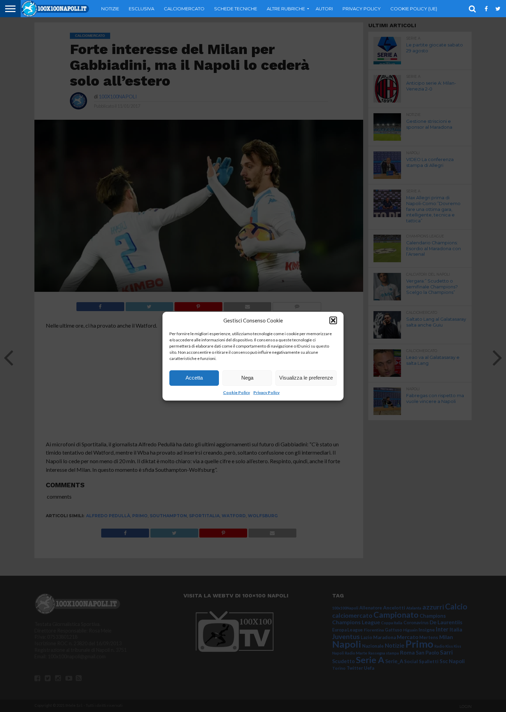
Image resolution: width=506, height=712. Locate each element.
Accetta (194, 378)
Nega (247, 378)
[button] (333, 320)
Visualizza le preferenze (306, 378)
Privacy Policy (266, 392)
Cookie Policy (236, 392)
